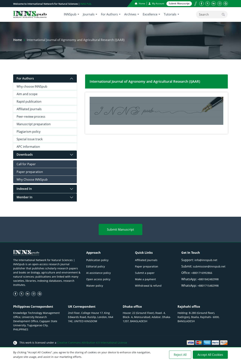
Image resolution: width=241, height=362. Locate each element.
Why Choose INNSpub (32, 179)
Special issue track (30, 139)
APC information (28, 147)
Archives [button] (130, 14)
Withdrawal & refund (148, 285)
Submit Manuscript (120, 229)
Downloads (25, 154)
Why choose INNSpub (32, 86)
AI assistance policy (98, 273)
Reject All (180, 355)
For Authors (25, 78)
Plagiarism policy (28, 132)
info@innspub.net (205, 260)
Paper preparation (30, 172)
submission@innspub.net (209, 266)
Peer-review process (31, 116)
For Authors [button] (109, 14)
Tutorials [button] (170, 14)
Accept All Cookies (210, 355)
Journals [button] (89, 14)
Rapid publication (29, 101)
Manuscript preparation (34, 124)
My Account (157, 3)
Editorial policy (95, 266)
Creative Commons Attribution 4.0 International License (92, 342)
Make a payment (145, 279)
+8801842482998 (208, 279)
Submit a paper (145, 273)
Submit (179, 3)
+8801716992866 (201, 273)
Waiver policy (94, 285)
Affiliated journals (29, 109)
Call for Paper (26, 164)
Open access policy (98, 279)
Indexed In (24, 189)
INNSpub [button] (70, 14)
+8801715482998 (208, 285)
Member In (24, 197)
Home (141, 3)
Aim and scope (27, 94)
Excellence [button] (150, 14)
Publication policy (97, 260)
